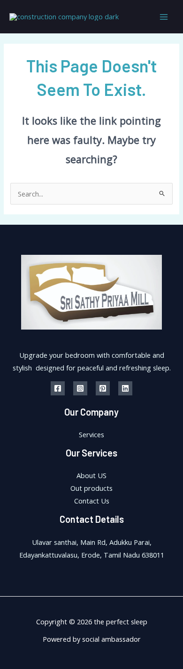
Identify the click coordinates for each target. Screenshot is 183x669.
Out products (91, 488)
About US (91, 475)
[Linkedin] (125, 388)
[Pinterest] (103, 388)
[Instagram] (80, 388)
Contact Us (91, 500)
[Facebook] (58, 388)
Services (91, 434)
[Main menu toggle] (164, 17)
